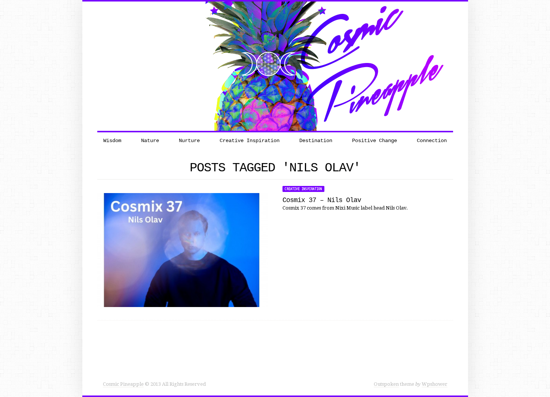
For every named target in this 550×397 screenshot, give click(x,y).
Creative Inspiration (303, 189)
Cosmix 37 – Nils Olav (321, 200)
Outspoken (386, 384)
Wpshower (434, 384)
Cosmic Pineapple (123, 384)
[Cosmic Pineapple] (275, 66)
